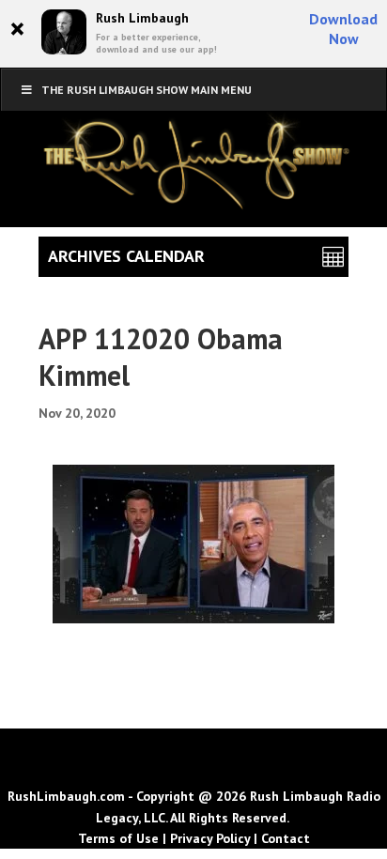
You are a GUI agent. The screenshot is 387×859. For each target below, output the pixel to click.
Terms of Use (118, 838)
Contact (285, 838)
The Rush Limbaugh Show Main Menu (146, 90)
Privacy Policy (210, 838)
